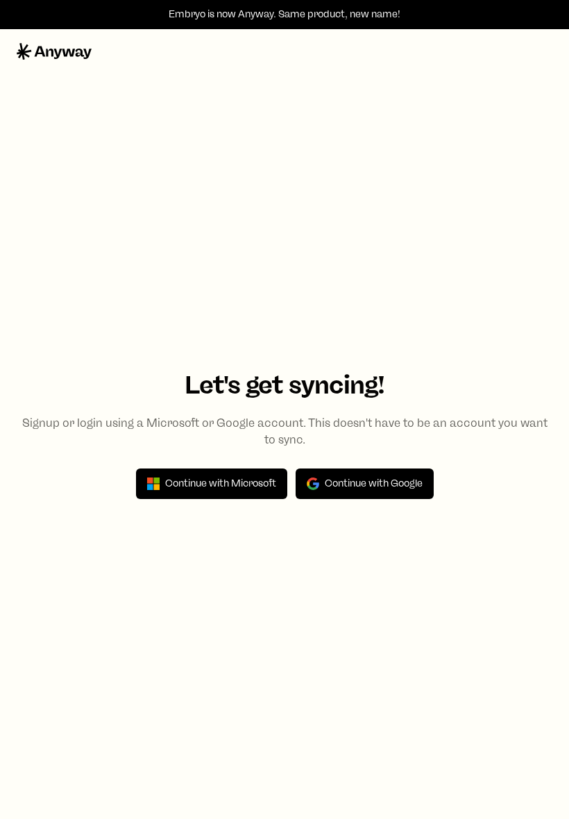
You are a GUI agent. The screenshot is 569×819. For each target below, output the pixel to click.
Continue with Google (374, 483)
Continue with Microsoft (220, 483)
